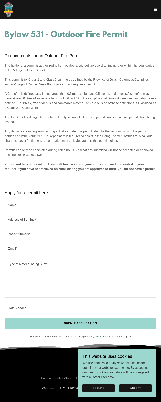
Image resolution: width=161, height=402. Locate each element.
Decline (98, 388)
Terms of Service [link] (115, 336)
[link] (8, 9)
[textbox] (80, 205)
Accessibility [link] (53, 387)
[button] (155, 9)
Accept (135, 388)
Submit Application (80, 323)
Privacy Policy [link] (93, 336)
